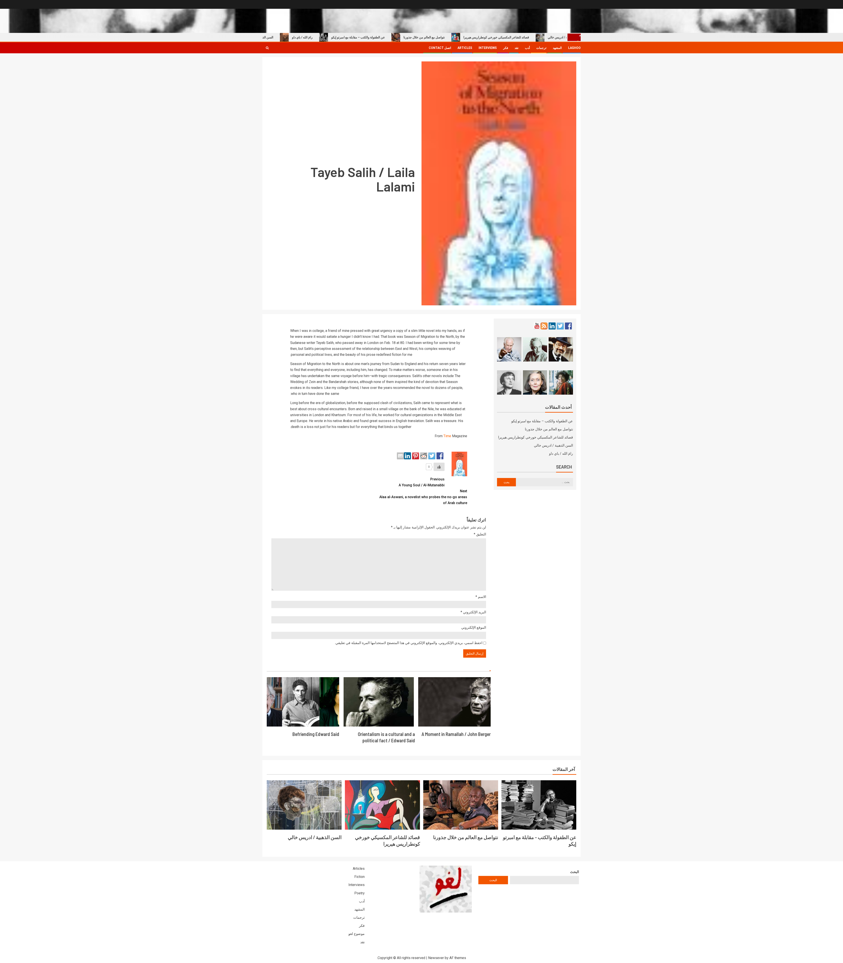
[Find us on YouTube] (536, 325)
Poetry (359, 893)
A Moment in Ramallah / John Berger (456, 734)
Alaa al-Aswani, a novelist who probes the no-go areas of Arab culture (423, 497)
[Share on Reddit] (423, 455)
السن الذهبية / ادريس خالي (290, 37)
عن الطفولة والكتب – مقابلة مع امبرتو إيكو (392, 37)
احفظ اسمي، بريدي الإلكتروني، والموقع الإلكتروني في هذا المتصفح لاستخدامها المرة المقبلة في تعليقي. (408, 643)
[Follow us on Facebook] (568, 325)
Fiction (359, 877)
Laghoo (574, 48)
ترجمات (541, 48)
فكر (505, 48)
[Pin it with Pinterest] (415, 455)
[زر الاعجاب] (439, 467)
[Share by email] (400, 455)
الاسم (481, 597)
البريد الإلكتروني (473, 612)
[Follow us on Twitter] (560, 325)
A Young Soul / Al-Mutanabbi (422, 482)
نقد (517, 48)
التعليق (480, 534)
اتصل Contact (440, 48)
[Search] (267, 48)
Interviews (488, 48)
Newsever (436, 958)
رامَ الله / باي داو (336, 37)
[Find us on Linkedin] (552, 325)
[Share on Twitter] (431, 455)
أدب (527, 48)
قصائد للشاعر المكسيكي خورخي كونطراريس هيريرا (530, 37)
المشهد (557, 48)
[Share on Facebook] (439, 455)
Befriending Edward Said (315, 734)
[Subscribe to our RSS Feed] (544, 325)
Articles (465, 48)
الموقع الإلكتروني (473, 627)
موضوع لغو (356, 934)
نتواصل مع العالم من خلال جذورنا (458, 37)
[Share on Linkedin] (407, 455)
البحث (574, 872)
